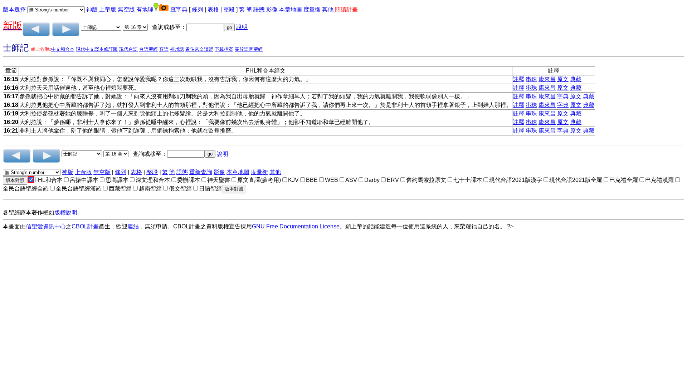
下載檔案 (224, 49)
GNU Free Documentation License (296, 226)
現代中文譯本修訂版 (97, 49)
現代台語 (128, 49)
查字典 (178, 9)
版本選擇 (14, 9)
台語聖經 (148, 49)
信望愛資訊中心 (46, 226)
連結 (133, 226)
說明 (242, 27)
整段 (229, 9)
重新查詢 (200, 172)
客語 (164, 49)
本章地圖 (290, 9)
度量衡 (312, 9)
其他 (327, 9)
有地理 (145, 9)
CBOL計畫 (85, 226)
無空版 (126, 9)
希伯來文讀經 (199, 49)
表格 (213, 9)
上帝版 (107, 9)
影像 (272, 9)
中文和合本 (62, 49)
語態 (259, 9)
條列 (197, 9)
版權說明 (65, 212)
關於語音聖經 (249, 49)
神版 (92, 9)
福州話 (177, 49)
